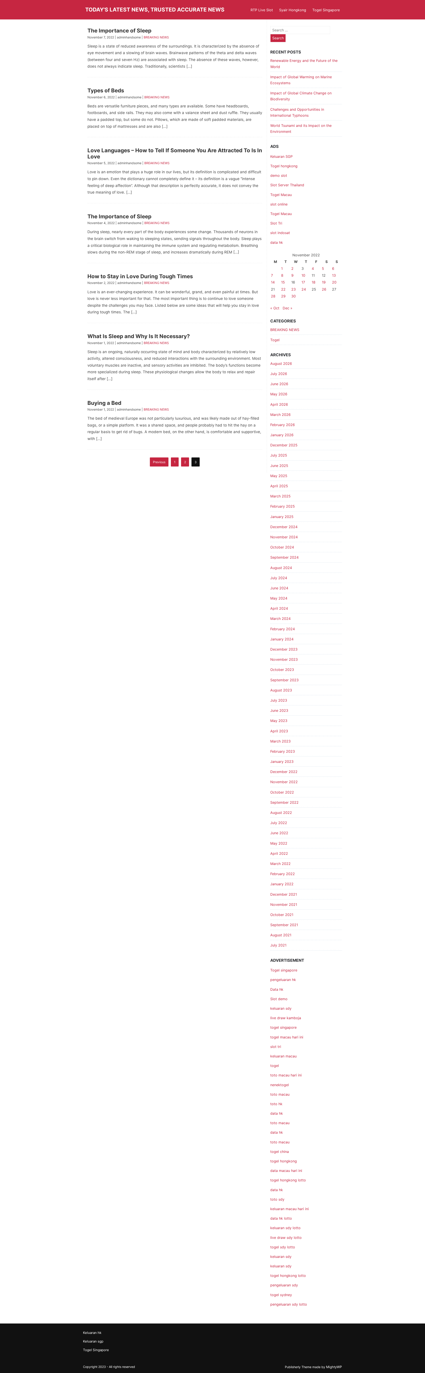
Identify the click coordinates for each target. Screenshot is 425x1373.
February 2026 (282, 425)
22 (283, 289)
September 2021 (284, 925)
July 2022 (278, 823)
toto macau (280, 1142)
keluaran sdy (281, 1008)
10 (303, 275)
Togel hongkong (284, 166)
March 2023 (280, 741)
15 (283, 282)
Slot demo (279, 999)
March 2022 (280, 863)
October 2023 (282, 669)
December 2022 (284, 771)
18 (313, 282)
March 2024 (280, 618)
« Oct (274, 308)
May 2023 (278, 720)
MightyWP (334, 1367)
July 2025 (278, 455)
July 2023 (278, 700)
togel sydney (281, 1295)
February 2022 (282, 874)
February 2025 (282, 506)
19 (324, 282)
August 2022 (281, 812)
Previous (159, 462)
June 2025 (279, 465)
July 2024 (278, 578)
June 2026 (279, 384)
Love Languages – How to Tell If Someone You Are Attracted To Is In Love (174, 153)
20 (334, 282)
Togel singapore (283, 970)
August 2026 (281, 363)
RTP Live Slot (262, 10)
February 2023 (282, 751)
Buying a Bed (104, 403)
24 (303, 289)
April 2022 (279, 853)
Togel (275, 340)
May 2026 (278, 394)
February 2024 (282, 629)
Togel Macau (281, 194)
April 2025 (279, 486)
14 (273, 282)
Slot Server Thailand (287, 185)
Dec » (287, 308)
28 (273, 296)
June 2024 (279, 588)
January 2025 (282, 516)
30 (293, 296)
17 (303, 282)
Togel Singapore (326, 10)
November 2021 (283, 904)
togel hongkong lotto (288, 1275)
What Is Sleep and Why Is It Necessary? (138, 336)
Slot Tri (276, 223)
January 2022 (282, 884)
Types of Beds (105, 90)
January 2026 (282, 435)
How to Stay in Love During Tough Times (140, 276)
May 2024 (278, 598)
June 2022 (279, 833)
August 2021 (280, 935)
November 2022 (284, 782)
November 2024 (284, 537)
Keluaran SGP (281, 156)
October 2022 (282, 792)
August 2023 (281, 690)
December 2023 (284, 649)
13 (334, 275)
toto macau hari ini (286, 1075)
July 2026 (278, 373)
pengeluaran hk (283, 979)
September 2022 (284, 802)
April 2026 (279, 404)
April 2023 (279, 731)
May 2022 (278, 843)
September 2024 (284, 557)
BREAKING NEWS (156, 37)
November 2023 (284, 659)
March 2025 (280, 496)
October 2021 (281, 914)
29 (283, 296)
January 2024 (282, 639)
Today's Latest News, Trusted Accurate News (154, 9)
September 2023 (284, 680)
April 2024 (279, 608)
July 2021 (278, 945)
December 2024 (284, 527)
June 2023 (279, 710)
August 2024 (281, 568)
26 (324, 289)
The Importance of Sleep (119, 30)
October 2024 (282, 547)
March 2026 (280, 414)
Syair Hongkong (292, 10)
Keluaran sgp (93, 1341)
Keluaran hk (92, 1333)
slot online (279, 204)
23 (293, 289)
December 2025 (284, 445)
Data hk (276, 989)
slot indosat (280, 232)
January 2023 (282, 761)
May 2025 (278, 476)
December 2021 (283, 894)
